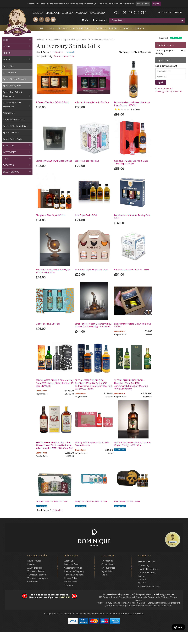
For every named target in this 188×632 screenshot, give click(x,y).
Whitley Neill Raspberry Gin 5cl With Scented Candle (92, 444)
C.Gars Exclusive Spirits (14, 119)
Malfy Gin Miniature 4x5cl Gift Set (91, 501)
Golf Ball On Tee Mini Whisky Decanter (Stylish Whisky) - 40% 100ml (132, 444)
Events (139, 28)
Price (71, 56)
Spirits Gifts (17, 65)
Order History (108, 564)
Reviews (113, 28)
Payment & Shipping (74, 571)
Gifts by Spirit (9, 72)
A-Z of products (34, 567)
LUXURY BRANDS (17, 171)
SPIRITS (17, 52)
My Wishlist (106, 571)
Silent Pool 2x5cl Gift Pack (48, 323)
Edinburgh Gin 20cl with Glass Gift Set (54, 160)
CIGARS (17, 46)
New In (98, 28)
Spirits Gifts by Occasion (14, 79)
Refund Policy (70, 581)
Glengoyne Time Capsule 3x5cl (50, 215)
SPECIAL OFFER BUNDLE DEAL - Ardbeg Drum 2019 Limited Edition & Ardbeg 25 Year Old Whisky (55, 383)
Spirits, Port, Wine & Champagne (17, 94)
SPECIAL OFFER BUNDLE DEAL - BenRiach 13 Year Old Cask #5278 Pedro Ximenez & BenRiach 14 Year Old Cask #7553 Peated (93, 384)
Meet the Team (58, 28)
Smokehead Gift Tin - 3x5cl (127, 501)
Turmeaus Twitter (36, 571)
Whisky (17, 59)
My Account (101, 20)
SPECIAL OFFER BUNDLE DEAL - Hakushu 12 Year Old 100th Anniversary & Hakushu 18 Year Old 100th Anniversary (131, 384)
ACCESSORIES (17, 152)
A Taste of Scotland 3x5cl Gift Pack (52, 102)
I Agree (156, 4)
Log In (104, 574)
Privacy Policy (142, 4)
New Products (34, 560)
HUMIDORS (17, 145)
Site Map (68, 585)
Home (40, 28)
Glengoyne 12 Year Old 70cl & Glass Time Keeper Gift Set (131, 162)
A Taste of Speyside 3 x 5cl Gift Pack (92, 102)
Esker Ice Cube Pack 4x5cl (87, 160)
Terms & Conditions (73, 574)
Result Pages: (42, 510)
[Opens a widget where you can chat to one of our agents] (178, 627)
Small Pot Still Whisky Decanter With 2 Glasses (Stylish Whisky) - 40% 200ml (93, 325)
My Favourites (108, 567)
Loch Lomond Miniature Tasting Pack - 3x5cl (132, 216)
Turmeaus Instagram (37, 578)
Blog (126, 28)
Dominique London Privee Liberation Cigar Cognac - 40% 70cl (132, 104)
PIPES (17, 39)
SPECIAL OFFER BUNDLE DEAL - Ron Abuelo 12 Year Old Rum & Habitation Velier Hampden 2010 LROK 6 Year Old (54, 445)
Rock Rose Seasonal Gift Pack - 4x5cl (131, 269)
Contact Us (32, 581)
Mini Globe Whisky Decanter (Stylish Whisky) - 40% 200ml (53, 271)
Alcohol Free (9, 113)
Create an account (164, 88)
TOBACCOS (17, 165)
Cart (87, 20)
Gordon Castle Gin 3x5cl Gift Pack (51, 501)
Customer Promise (73, 567)
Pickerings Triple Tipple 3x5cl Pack (91, 269)
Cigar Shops (80, 28)
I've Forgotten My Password (168, 91)
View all (70, 52)
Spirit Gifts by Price (12, 85)
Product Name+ (61, 56)
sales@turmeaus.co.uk (149, 586)
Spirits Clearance (11, 132)
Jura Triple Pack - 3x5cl (86, 215)
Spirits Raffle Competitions (15, 126)
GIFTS (17, 158)
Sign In (160, 82)
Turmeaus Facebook (37, 574)
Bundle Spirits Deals (12, 139)
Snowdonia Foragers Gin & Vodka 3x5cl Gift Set (132, 325)
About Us (68, 560)
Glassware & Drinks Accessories (17, 104)
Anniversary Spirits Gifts (103, 39)
